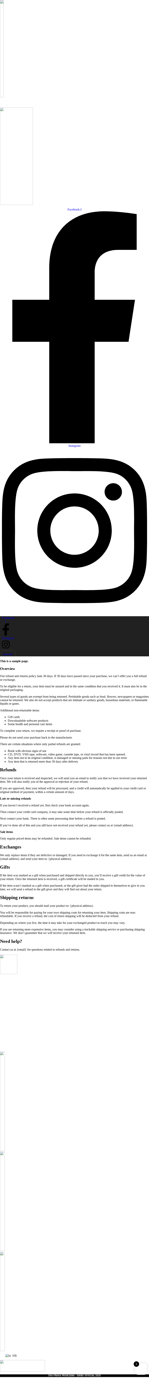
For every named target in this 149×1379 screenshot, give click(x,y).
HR (14, 1355)
